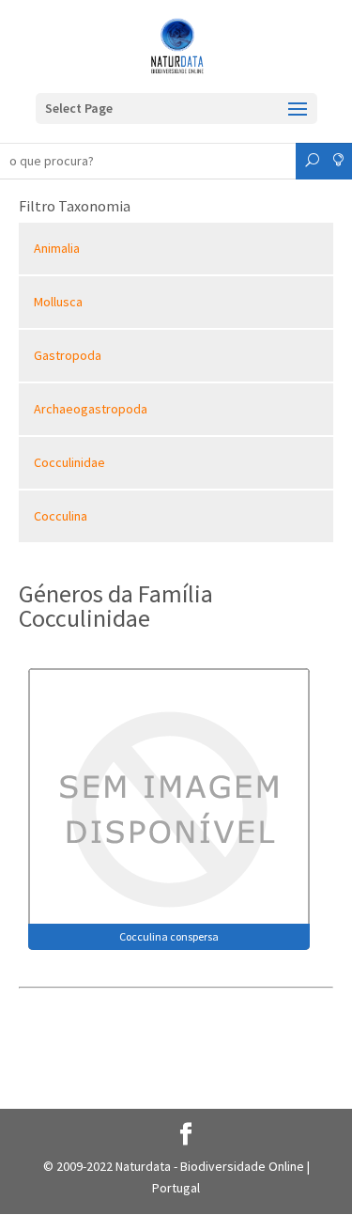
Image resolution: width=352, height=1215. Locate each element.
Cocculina (60, 515)
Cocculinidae (69, 462)
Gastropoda (67, 355)
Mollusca (58, 301)
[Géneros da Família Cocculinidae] (169, 807)
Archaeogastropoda (90, 408)
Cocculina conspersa (169, 936)
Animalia (57, 248)
